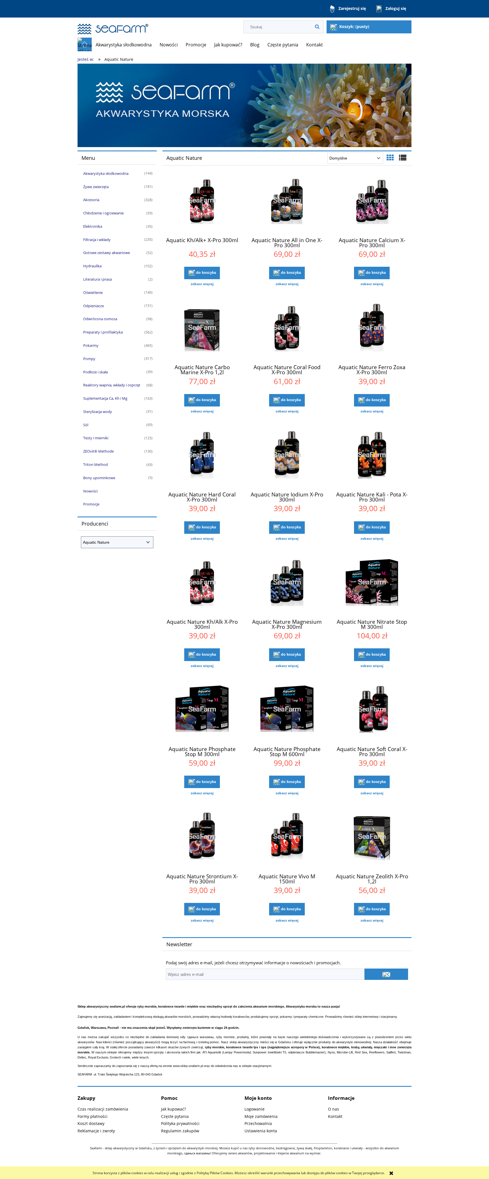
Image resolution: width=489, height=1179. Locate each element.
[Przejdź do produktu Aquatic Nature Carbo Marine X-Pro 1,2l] (202, 331)
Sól (85, 424)
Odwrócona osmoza (100, 318)
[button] (202, 284)
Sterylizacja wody (97, 411)
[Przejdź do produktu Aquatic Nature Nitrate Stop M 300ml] (372, 585)
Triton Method (95, 464)
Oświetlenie (93, 292)
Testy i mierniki (95, 437)
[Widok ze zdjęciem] (390, 157)
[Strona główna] (113, 26)
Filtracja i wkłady (97, 239)
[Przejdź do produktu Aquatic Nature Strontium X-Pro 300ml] (202, 840)
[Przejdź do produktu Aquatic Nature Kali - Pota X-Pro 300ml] (372, 458)
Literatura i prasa (97, 279)
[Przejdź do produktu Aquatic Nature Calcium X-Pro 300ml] (372, 203)
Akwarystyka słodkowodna (105, 173)
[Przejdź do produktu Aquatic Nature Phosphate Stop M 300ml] (202, 713)
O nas (333, 1109)
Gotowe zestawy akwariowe (106, 252)
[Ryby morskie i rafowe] (244, 105)
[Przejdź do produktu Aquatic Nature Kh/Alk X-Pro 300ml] (202, 585)
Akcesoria (91, 199)
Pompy (89, 358)
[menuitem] (124, 45)
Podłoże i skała (95, 372)
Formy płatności (93, 1116)
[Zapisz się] (386, 974)
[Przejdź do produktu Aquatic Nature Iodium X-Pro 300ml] (287, 458)
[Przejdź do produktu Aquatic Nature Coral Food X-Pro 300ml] (287, 331)
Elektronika (92, 226)
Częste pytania (175, 1116)
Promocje (91, 504)
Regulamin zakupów (180, 1130)
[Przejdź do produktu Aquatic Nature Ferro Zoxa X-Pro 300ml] (372, 331)
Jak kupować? (173, 1109)
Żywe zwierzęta (96, 186)
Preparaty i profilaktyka (103, 332)
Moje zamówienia (261, 1116)
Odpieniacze (93, 305)
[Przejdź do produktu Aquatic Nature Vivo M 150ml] (287, 840)
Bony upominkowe (99, 477)
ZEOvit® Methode (98, 451)
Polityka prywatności (180, 1123)
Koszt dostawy (91, 1123)
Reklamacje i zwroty (96, 1130)
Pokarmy (90, 345)
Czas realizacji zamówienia (103, 1109)
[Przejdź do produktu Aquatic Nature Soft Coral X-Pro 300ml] (372, 713)
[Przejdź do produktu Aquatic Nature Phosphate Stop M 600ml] (287, 713)
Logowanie (254, 1109)
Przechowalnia (258, 1123)
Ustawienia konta (260, 1130)
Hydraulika (92, 265)
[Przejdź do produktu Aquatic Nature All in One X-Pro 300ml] (287, 203)
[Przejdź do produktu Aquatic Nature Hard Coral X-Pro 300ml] (202, 458)
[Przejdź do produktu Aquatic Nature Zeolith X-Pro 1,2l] (372, 840)
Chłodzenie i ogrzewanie (103, 213)
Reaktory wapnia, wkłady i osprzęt (111, 385)
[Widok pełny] (402, 157)
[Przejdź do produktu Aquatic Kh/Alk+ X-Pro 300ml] (202, 203)
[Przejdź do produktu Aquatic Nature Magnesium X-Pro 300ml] (287, 585)
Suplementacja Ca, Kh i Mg (105, 398)
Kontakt (335, 1116)
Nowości (90, 491)
